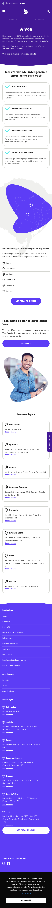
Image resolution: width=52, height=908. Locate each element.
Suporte (5, 680)
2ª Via (4, 686)
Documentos (7, 655)
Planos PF (6, 622)
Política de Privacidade (11, 665)
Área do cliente (8, 691)
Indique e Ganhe (50, 442)
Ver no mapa (10, 432)
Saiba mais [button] (26, 893)
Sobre (4, 616)
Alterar (23, 3)
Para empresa (39, 19)
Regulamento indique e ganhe (14, 660)
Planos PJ (6, 627)
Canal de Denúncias (10, 644)
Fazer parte (26, 343)
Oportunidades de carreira (12, 633)
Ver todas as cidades (26, 301)
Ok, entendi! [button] (26, 900)
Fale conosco (7, 638)
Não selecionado (15, 3)
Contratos (6, 649)
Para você (13, 19)
